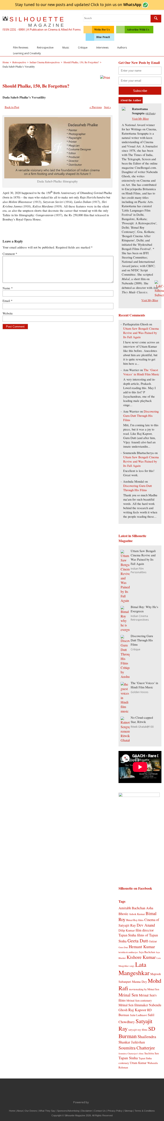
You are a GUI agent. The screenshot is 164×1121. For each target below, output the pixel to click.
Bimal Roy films (135, 920)
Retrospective (45, 47)
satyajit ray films (137, 1029)
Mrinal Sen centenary (139, 1000)
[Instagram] (104, 1090)
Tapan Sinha (128, 1057)
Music (65, 47)
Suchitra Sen (151, 1053)
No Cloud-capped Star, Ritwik (142, 720)
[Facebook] (59, 1090)
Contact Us (100, 1110)
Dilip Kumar (127, 930)
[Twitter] (68, 1090)
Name (8, 288)
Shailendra (147, 1036)
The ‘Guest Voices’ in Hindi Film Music (141, 372)
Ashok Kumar (137, 914)
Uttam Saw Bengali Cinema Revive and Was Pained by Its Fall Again (141, 332)
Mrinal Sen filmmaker (133, 1005)
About (20, 1110)
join (123, 4)
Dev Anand (146, 925)
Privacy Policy (115, 1110)
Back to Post (12, 107)
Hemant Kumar (142, 946)
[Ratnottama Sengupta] (124, 109)
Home (12, 1110)
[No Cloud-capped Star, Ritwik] (125, 740)
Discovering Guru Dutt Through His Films (141, 415)
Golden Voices (139, 692)
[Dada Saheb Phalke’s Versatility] (57, 177)
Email (7, 301)
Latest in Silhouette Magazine (132, 538)
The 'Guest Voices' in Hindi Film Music (144, 685)
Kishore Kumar (141, 957)
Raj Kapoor (137, 1009)
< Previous (95, 107)
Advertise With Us (138, 29)
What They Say (47, 1110)
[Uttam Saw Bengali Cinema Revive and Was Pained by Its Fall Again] (125, 600)
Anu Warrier (131, 370)
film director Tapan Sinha (136, 932)
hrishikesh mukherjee (128, 952)
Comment (10, 254)
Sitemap (128, 1110)
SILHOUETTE (37, 22)
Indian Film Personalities (138, 570)
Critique (83, 47)
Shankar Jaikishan (132, 1042)
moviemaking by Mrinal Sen (144, 989)
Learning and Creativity (27, 53)
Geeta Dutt (137, 940)
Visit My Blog (140, 118)
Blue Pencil (103, 37)
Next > (107, 107)
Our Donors (31, 1110)
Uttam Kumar (138, 1063)
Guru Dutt (123, 947)
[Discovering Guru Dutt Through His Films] (125, 676)
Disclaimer (86, 1110)
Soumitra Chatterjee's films (131, 1053)
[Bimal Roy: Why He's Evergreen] (125, 629)
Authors (122, 47)
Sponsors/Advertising (68, 1110)
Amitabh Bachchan (132, 907)
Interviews (102, 47)
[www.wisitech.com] (90, 1102)
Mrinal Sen (128, 995)
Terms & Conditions (145, 1110)
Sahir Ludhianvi (138, 1015)
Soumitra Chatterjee (137, 1048)
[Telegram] (77, 1090)
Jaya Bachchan (147, 952)
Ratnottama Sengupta (140, 111)
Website (8, 313)
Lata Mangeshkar (134, 968)
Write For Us (102, 29)
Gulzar (153, 941)
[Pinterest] (95, 1090)
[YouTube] (86, 1090)
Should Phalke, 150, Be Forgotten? (36, 85)
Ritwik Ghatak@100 (142, 727)
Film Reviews (20, 47)
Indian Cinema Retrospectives (140, 617)
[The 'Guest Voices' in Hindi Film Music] (125, 711)
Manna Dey (139, 981)
